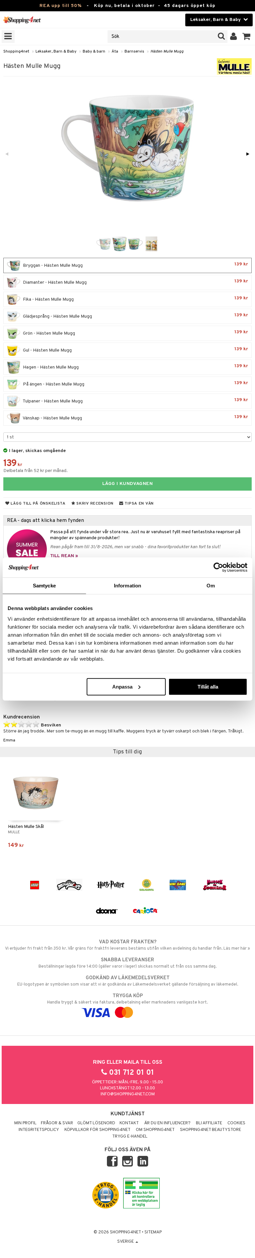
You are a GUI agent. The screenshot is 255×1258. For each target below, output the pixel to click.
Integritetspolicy (39, 1130)
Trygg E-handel (129, 1136)
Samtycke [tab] (44, 585)
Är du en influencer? (167, 1123)
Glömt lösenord (96, 1123)
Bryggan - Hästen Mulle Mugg (135, 264)
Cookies (236, 1123)
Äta (115, 51)
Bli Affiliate (209, 1123)
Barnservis (134, 51)
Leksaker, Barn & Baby (56, 51)
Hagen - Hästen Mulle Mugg (135, 366)
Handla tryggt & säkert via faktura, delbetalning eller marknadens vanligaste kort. (127, 999)
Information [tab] (127, 585)
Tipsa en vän (139, 503)
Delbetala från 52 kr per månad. (35, 471)
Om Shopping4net (155, 1130)
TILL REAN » (64, 556)
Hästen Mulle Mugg (167, 51)
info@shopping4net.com (128, 1094)
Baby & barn (94, 51)
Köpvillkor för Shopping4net (97, 1130)
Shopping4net (16, 51)
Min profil (25, 1123)
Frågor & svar (57, 1123)
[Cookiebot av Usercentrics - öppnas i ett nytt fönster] (218, 567)
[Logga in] (233, 36)
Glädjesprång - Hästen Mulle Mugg (135, 315)
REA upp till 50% (61, 6)
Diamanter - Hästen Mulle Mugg (135, 281)
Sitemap (153, 1232)
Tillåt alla (208, 686)
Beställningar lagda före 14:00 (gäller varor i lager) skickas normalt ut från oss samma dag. (127, 963)
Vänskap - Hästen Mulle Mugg (135, 417)
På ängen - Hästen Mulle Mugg (135, 383)
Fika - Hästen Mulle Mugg (135, 298)
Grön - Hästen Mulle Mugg (135, 332)
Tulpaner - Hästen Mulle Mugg (135, 400)
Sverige (126, 1241)
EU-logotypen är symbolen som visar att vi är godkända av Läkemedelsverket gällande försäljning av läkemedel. (127, 981)
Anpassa (122, 686)
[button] (246, 36)
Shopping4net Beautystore (210, 1130)
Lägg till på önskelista (38, 503)
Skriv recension (94, 503)
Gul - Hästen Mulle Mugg (135, 349)
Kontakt (129, 1123)
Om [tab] (211, 585)
